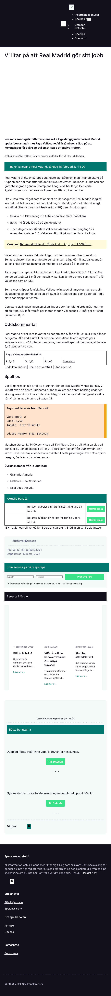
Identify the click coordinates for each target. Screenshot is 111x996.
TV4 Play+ (61, 444)
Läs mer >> (19, 672)
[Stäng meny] (71, 7)
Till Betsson (55, 761)
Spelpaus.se (11, 908)
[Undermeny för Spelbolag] (89, 19)
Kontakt (9, 925)
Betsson (42, 433)
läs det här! (90, 872)
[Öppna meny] (63, 24)
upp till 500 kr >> (80, 244)
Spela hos (69, 361)
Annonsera (11, 953)
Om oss (9, 931)
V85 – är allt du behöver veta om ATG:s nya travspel (54, 659)
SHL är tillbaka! (22, 653)
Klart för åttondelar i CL (84, 655)
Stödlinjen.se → (13, 902)
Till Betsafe (56, 803)
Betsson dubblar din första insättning (44, 244)
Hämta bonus (96, 508)
